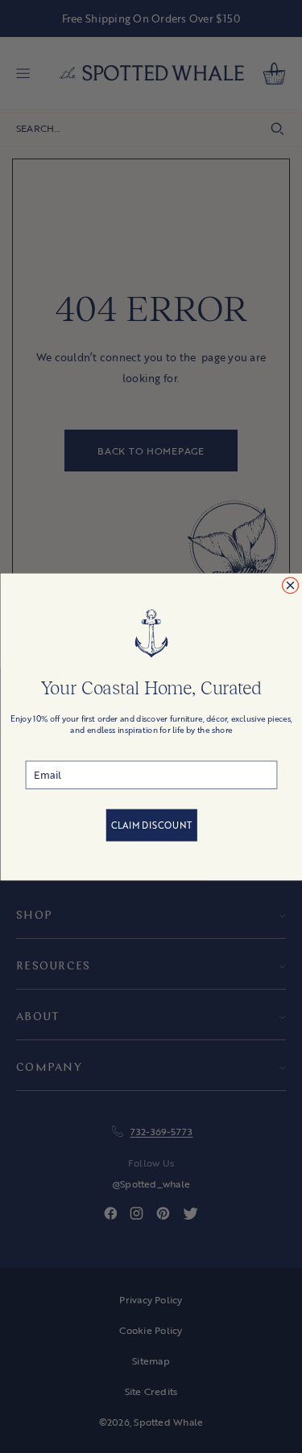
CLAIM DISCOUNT (151, 824)
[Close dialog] (290, 585)
